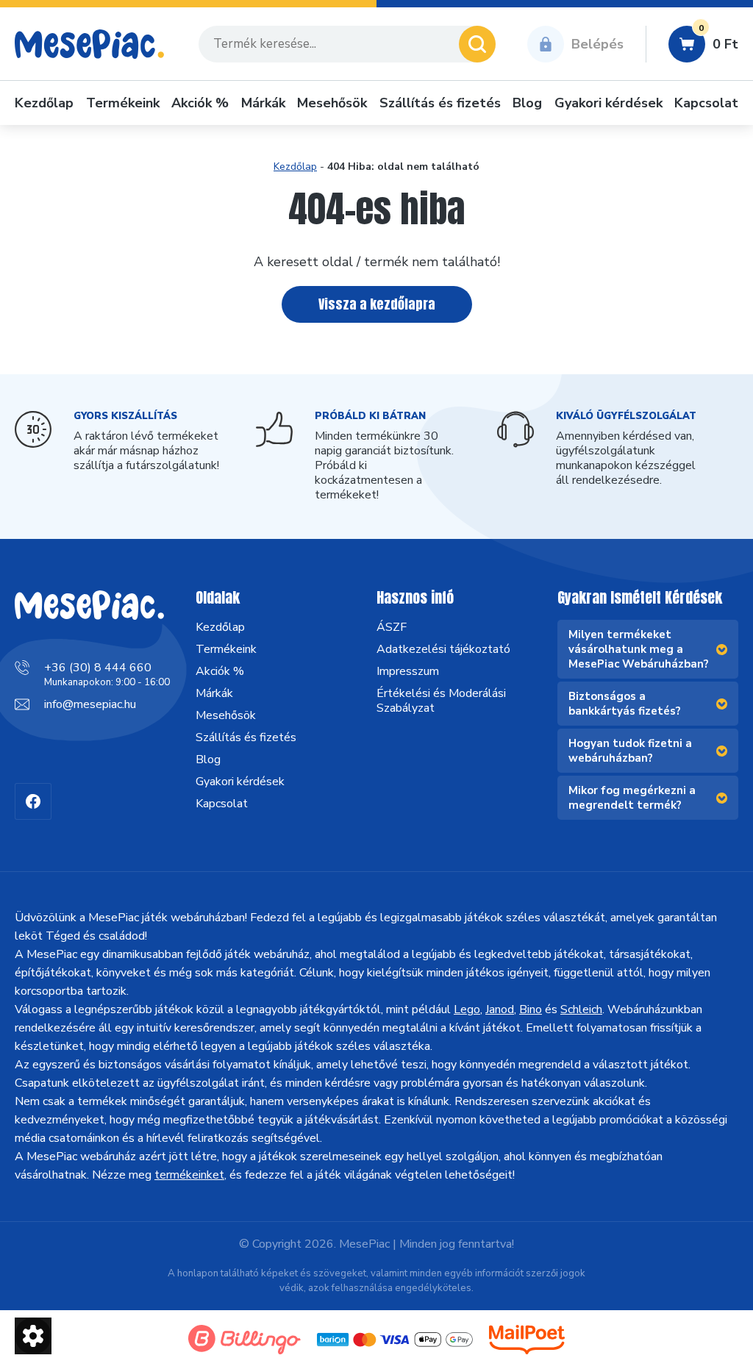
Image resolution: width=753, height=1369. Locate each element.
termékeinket (189, 1175)
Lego (467, 1009)
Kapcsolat (706, 103)
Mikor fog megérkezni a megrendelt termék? (632, 797)
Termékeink (123, 103)
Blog (527, 103)
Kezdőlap (44, 103)
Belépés (597, 44)
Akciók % (200, 103)
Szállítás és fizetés (440, 103)
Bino (530, 1009)
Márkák (263, 103)
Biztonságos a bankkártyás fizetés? (624, 703)
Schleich (581, 1009)
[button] (33, 1336)
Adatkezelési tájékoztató (443, 649)
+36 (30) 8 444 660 (97, 668)
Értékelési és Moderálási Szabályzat (441, 700)
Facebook (33, 801)
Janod (499, 1009)
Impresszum (407, 671)
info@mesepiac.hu (90, 704)
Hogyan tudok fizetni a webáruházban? (630, 750)
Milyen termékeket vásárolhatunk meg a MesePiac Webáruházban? (638, 649)
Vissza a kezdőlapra (376, 304)
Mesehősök (332, 103)
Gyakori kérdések (608, 103)
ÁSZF (391, 627)
